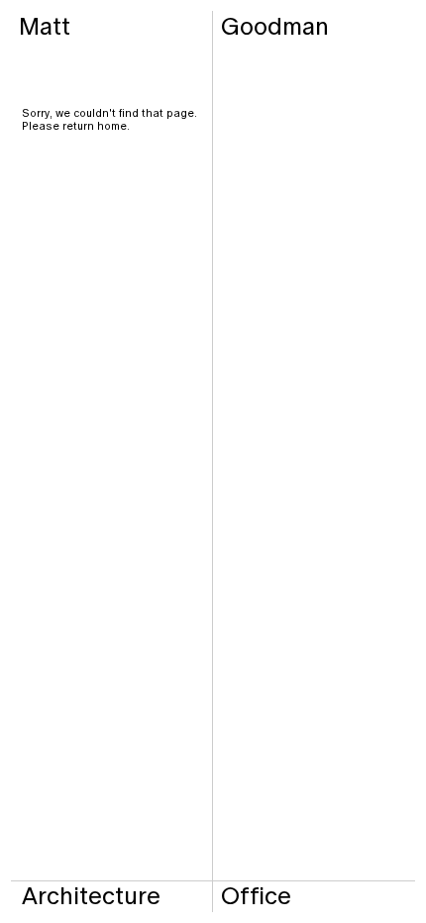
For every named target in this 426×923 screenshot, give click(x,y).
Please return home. (76, 126)
